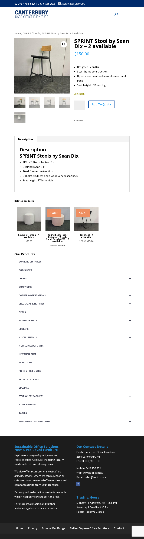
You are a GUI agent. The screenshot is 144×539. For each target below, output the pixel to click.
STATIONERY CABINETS (74, 396)
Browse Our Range (54, 528)
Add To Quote (101, 104)
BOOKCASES (25, 270)
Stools (36, 33)
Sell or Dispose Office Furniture (89, 528)
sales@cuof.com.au (95, 477)
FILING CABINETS (74, 320)
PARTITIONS (25, 362)
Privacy (32, 528)
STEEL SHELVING (28, 404)
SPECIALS (24, 387)
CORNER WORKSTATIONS (74, 295)
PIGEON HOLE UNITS (30, 370)
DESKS (74, 312)
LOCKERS (24, 328)
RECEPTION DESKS (29, 379)
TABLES (74, 413)
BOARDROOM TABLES (30, 261)
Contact (119, 528)
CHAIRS (27, 33)
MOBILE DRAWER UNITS (31, 345)
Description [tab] (25, 139)
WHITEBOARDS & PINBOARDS (74, 421)
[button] (64, 44)
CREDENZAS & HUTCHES (74, 303)
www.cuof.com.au (93, 472)
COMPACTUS (25, 286)
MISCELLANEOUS (74, 337)
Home (17, 33)
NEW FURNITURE (27, 354)
